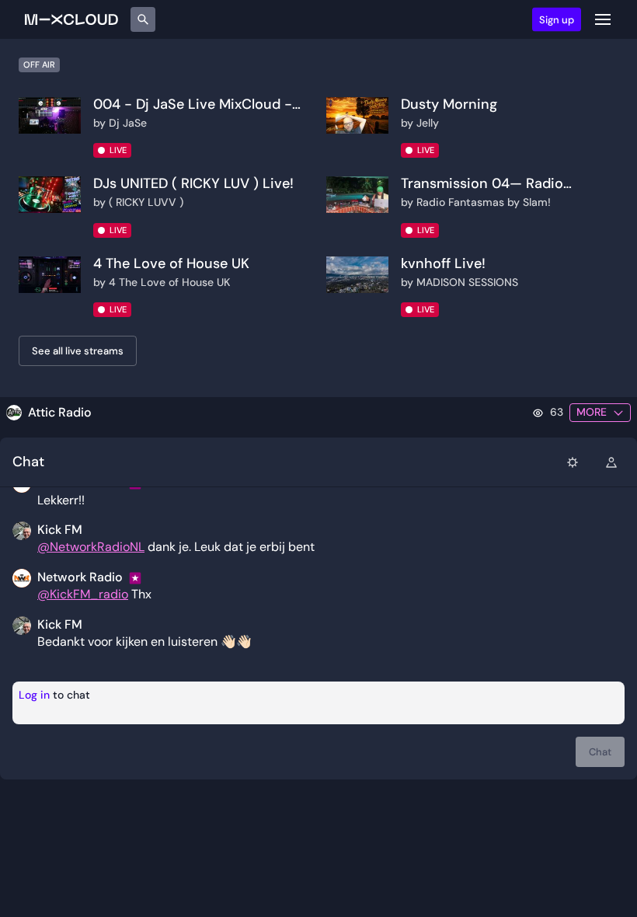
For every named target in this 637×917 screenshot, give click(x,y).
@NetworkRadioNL (90, 547)
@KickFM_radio (82, 594)
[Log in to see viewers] (611, 462)
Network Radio (80, 577)
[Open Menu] (602, 19)
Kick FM (59, 624)
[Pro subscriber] (136, 577)
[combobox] (572, 462)
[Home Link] (71, 19)
